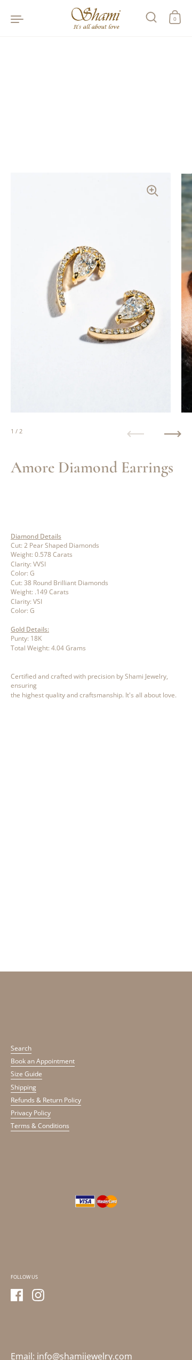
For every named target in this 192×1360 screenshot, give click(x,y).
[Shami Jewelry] (96, 18)
